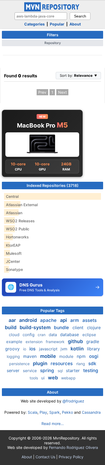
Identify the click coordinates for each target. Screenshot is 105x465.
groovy (13, 348)
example (14, 341)
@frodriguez (73, 401)
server (14, 370)
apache (49, 320)
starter (73, 370)
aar (13, 320)
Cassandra (91, 412)
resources (62, 363)
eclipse (89, 334)
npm (82, 356)
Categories (34, 24)
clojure (94, 327)
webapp (68, 378)
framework (56, 341)
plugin (40, 363)
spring (47, 370)
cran (42, 334)
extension (35, 341)
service (30, 370)
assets (89, 320)
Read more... (52, 423)
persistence (20, 363)
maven (30, 356)
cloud (14, 334)
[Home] (52, 10)
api (64, 320)
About (75, 24)
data (53, 334)
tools (34, 378)
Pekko (67, 412)
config (29, 334)
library (93, 348)
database (70, 334)
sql (61, 370)
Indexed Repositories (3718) (53, 185)
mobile (48, 356)
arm (75, 320)
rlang (81, 363)
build (11, 327)
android (28, 320)
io (25, 349)
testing (90, 370)
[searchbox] (41, 16)
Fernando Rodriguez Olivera (73, 447)
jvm (64, 348)
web (53, 377)
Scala (32, 412)
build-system (36, 327)
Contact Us (45, 457)
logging (14, 356)
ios (33, 348)
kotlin (78, 348)
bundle (62, 327)
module (67, 356)
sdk (92, 363)
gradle (92, 341)
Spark (54, 412)
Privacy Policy (71, 457)
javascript (48, 348)
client (78, 327)
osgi (93, 356)
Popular (57, 24)
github (76, 341)
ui (43, 377)
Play (43, 412)
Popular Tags (52, 310)
